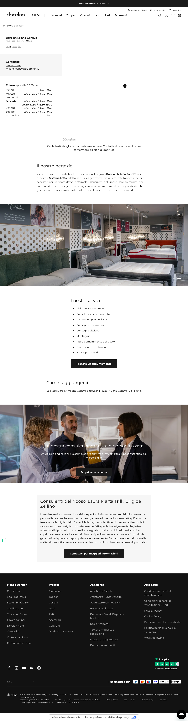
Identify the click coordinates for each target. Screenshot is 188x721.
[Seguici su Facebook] (9, 668)
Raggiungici (13, 46)
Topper (71, 15)
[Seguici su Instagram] (17, 668)
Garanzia (54, 625)
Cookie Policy (152, 616)
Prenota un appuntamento (94, 363)
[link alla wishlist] (172, 15)
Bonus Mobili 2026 (101, 608)
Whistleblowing (154, 637)
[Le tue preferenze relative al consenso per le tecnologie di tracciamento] (3, 541)
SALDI (36, 15)
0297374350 (13, 65)
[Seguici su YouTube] (24, 668)
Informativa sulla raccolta (66, 717)
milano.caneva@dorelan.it (22, 68)
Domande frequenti (102, 645)
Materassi (56, 15)
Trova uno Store (17, 614)
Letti (97, 15)
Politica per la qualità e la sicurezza (160, 629)
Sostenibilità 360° (18, 602)
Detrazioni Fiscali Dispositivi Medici (107, 616)
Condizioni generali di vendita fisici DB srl (158, 602)
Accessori (121, 15)
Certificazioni (15, 608)
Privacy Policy (153, 610)
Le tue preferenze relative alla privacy (107, 717)
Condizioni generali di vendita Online (34, 700)
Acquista (103, 3)
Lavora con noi (16, 619)
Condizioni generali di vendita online (158, 593)
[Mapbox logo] (69, 139)
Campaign (13, 631)
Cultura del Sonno (18, 637)
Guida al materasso (61, 631)
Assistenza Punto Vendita (106, 596)
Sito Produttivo (16, 596)
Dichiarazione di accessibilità (162, 622)
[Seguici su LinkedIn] (31, 668)
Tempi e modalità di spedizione (102, 631)
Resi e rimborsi (99, 623)
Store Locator (15, 25)
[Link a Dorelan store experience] (94, 444)
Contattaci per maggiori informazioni (94, 553)
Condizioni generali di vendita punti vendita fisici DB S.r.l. (77, 700)
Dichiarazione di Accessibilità (67, 702)
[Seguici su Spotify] (39, 668)
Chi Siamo (13, 591)
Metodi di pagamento (104, 639)
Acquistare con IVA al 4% (105, 602)
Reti (107, 15)
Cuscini (85, 15)
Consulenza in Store (19, 643)
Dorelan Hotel (16, 625)
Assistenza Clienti (101, 591)
